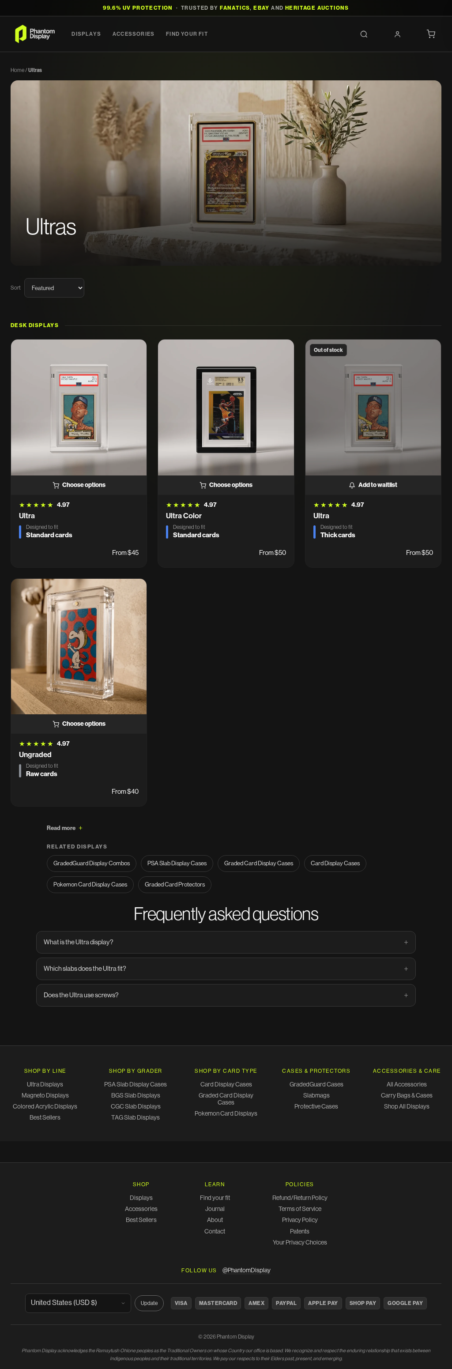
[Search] (363, 34)
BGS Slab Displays (135, 1096)
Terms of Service (300, 1209)
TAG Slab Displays (135, 1118)
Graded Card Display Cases (258, 863)
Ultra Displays (45, 1085)
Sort (16, 287)
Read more (61, 828)
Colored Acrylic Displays (45, 1107)
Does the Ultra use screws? (81, 995)
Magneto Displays (45, 1096)
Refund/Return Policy (300, 1198)
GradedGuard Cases (316, 1085)
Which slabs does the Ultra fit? (85, 968)
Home (17, 70)
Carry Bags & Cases (407, 1096)
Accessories (133, 34)
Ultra (27, 516)
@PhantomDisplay (246, 1270)
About (215, 1220)
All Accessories (407, 1085)
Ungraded (35, 754)
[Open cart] (430, 34)
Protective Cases (316, 1107)
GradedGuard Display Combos (91, 863)
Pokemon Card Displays (226, 1114)
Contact (214, 1232)
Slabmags (316, 1096)
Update (149, 1303)
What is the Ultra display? (78, 942)
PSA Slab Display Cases (177, 863)
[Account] (397, 34)
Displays (86, 34)
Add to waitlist (377, 485)
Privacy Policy (300, 1220)
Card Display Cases (335, 863)
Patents (299, 1232)
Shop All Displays (406, 1107)
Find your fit (187, 34)
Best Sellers (45, 1118)
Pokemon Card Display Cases (90, 884)
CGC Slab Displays (136, 1107)
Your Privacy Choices (300, 1243)
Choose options (83, 485)
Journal (215, 1209)
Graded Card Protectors (175, 884)
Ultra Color (184, 516)
